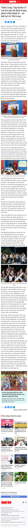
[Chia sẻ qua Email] (14, 22)
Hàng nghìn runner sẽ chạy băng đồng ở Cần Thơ (20, 431)
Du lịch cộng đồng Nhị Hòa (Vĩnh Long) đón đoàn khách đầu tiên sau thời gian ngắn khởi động (13, 394)
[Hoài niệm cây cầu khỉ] (21, 476)
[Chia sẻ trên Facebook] (8, 22)
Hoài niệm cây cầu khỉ (20, 482)
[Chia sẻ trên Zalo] (6, 22)
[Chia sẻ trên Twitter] (11, 22)
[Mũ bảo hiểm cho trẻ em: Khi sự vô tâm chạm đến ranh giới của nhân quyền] (7, 441)
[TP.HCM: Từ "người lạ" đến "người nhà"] (21, 459)
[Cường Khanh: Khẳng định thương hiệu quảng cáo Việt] (21, 441)
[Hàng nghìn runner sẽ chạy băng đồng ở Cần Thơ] (21, 423)
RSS (24, 522)
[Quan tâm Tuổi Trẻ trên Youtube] (23, 502)
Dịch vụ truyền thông (5, 522)
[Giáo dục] (19, 2)
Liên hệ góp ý (20, 522)
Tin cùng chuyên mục (11, 415)
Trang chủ (3, 4)
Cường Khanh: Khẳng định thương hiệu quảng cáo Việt (21, 449)
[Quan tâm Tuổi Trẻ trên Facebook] (26, 502)
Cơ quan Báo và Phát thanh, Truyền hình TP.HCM (10, 515)
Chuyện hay (9, 4)
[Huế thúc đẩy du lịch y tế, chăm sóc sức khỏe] (7, 423)
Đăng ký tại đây (16, 496)
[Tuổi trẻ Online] (13, 1)
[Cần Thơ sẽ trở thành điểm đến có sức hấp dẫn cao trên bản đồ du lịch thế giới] (7, 476)
